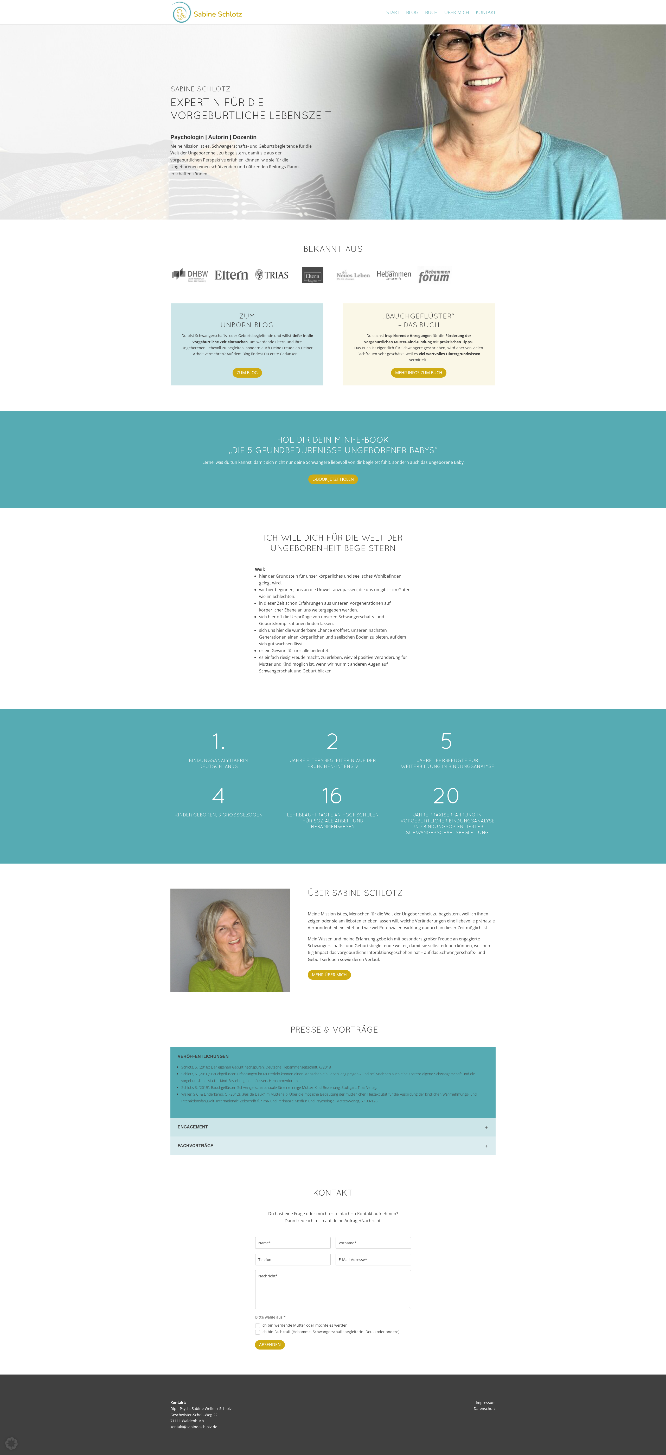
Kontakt (486, 12)
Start (392, 12)
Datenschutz (485, 1408)
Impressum (486, 1402)
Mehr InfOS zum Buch (418, 373)
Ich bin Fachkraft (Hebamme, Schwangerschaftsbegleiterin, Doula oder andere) (330, 1331)
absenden (270, 1344)
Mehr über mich (329, 975)
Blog (412, 12)
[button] (11, 1443)
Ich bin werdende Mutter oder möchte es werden (304, 1325)
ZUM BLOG (247, 373)
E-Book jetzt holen (333, 479)
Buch (431, 12)
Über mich (456, 12)
